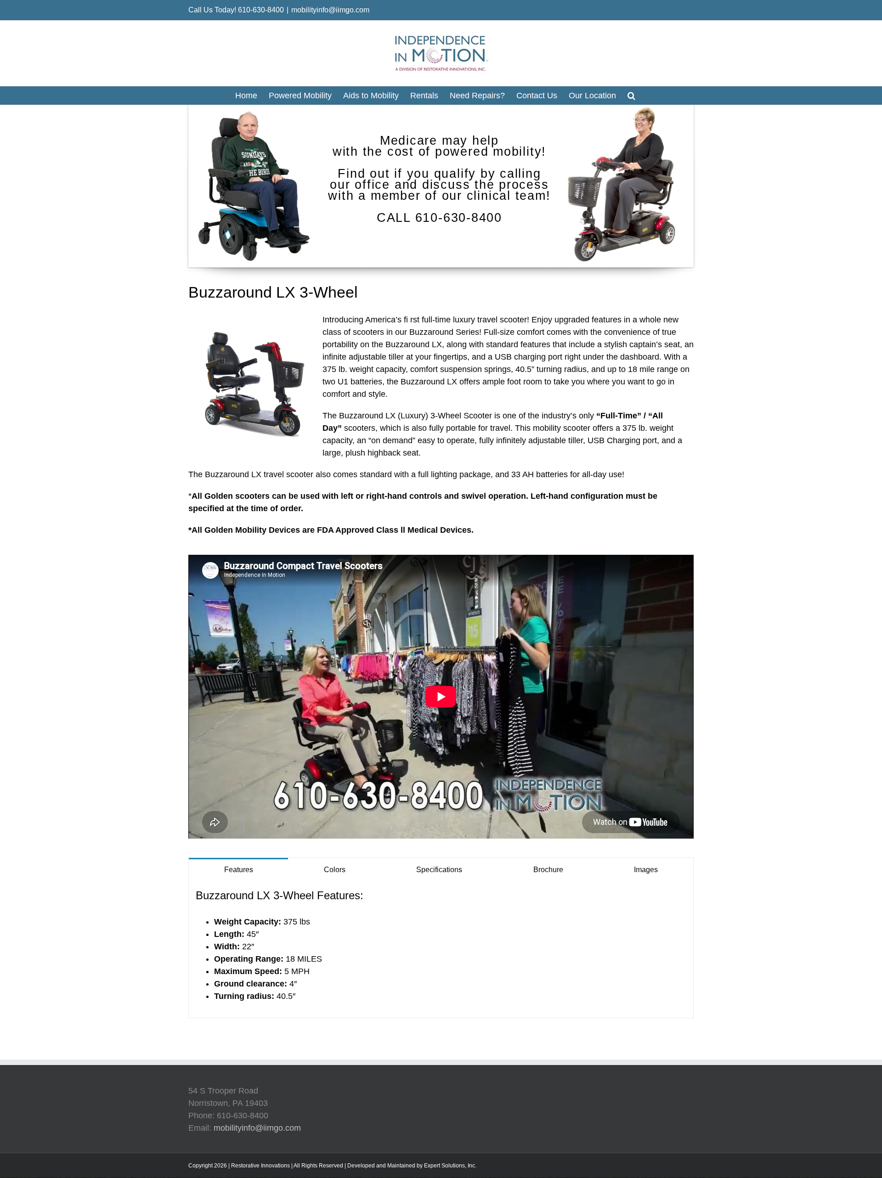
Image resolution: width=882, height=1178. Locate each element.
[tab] (238, 869)
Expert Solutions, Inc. (450, 1165)
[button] (631, 95)
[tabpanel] (441, 949)
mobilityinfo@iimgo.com (330, 10)
